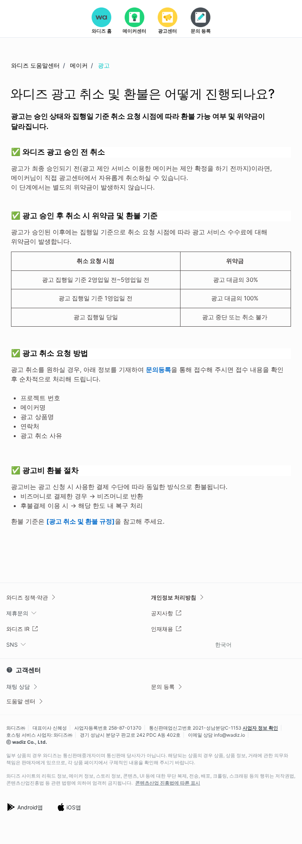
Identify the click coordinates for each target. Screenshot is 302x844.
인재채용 (162, 628)
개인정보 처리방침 (173, 597)
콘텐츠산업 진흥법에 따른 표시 (167, 783)
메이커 (79, 65)
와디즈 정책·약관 (27, 597)
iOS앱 (73, 807)
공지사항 (162, 613)
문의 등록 (163, 686)
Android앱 (30, 807)
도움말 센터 (20, 701)
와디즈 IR (17, 628)
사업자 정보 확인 (260, 728)
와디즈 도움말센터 (35, 65)
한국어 (223, 644)
